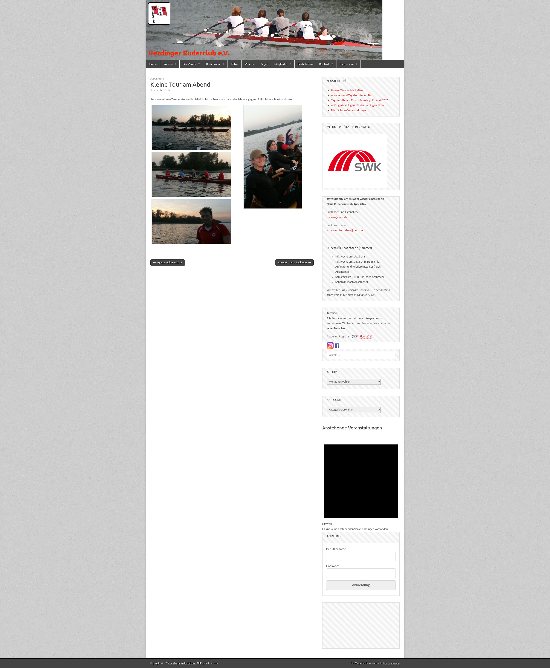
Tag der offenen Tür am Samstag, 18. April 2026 (359, 100)
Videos (249, 64)
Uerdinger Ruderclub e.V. (183, 663)
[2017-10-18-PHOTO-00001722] (272, 157)
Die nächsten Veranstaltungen (349, 110)
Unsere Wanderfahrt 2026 (347, 90)
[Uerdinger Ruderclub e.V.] (275, 30)
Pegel (264, 64)
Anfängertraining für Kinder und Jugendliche (357, 105)
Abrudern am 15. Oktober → (294, 262)
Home (153, 64)
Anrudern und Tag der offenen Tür (351, 95)
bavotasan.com (391, 663)
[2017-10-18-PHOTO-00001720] (191, 127)
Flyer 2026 (366, 336)
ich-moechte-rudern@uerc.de (345, 230)
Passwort (332, 566)
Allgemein (157, 78)
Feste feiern (305, 64)
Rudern (168, 64)
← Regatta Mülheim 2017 (167, 262)
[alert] (361, 483)
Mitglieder (280, 64)
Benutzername (336, 549)
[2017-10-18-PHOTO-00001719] (191, 174)
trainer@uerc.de (337, 217)
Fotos (234, 64)
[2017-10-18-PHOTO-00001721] (191, 221)
